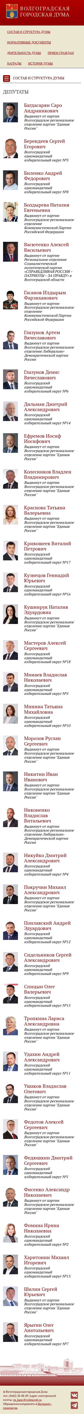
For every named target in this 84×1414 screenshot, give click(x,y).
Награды (14, 63)
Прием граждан (61, 53)
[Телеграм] (74, 1405)
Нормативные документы (29, 42)
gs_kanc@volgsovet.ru (27, 1400)
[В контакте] (74, 1395)
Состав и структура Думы (28, 32)
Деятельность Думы (24, 53)
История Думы (40, 63)
